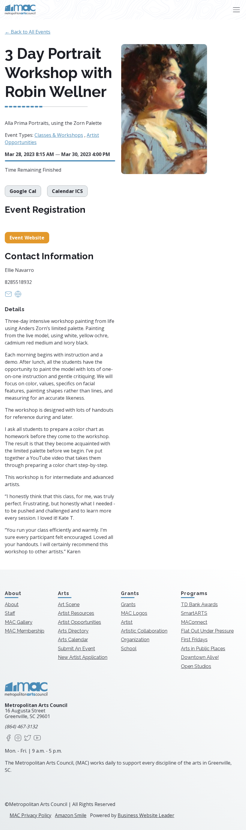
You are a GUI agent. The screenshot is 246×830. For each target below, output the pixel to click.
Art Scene (69, 604)
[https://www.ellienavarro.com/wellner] (18, 296)
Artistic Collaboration (144, 631)
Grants (128, 604)
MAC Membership (24, 631)
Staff (10, 613)
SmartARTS (194, 613)
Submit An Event (76, 648)
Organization (135, 639)
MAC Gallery (18, 622)
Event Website (27, 237)
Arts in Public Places (203, 648)
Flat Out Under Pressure (207, 631)
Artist (127, 622)
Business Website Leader (146, 815)
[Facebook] (8, 738)
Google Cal (23, 191)
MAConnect (194, 622)
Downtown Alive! (200, 657)
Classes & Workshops (58, 135)
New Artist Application (82, 657)
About (12, 604)
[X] (27, 738)
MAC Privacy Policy (30, 815)
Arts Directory (73, 631)
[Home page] (20, 10)
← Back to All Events (27, 32)
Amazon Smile (70, 815)
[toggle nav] (236, 10)
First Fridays (194, 639)
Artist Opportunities (79, 622)
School (128, 648)
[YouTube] (37, 738)
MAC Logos (134, 613)
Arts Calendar (73, 639)
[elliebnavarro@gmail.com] (8, 296)
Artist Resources (76, 613)
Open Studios (196, 666)
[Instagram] (18, 738)
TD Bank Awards (199, 604)
